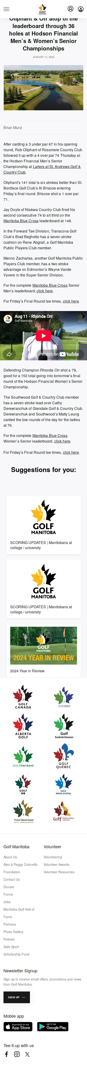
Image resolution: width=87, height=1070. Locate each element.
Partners (9, 924)
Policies (9, 939)
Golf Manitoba (16, 846)
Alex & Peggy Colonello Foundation (20, 868)
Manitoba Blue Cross (21, 220)
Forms (8, 894)
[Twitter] (27, 1054)
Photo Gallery (13, 931)
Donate (8, 886)
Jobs (6, 901)
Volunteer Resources (59, 872)
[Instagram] (17, 1054)
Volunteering (53, 857)
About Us (10, 857)
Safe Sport (11, 946)
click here (45, 290)
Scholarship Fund (16, 954)
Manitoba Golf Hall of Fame (18, 913)
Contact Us (11, 879)
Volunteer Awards (56, 864)
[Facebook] (6, 1054)
